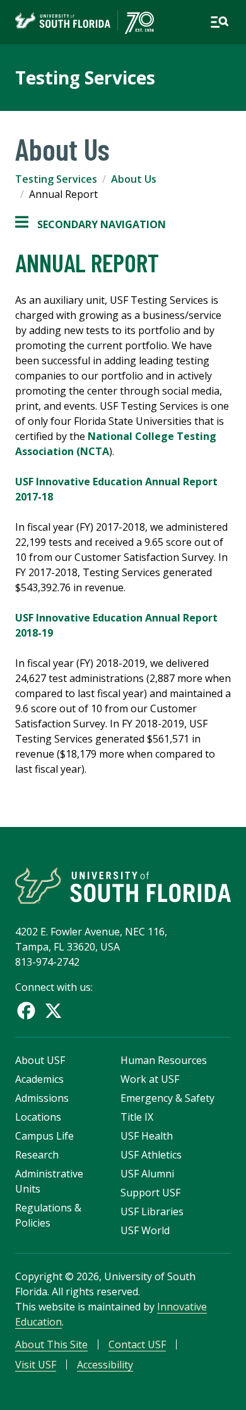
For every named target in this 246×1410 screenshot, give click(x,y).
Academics (39, 1079)
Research (37, 1155)
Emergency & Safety (167, 1098)
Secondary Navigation (90, 224)
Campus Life (44, 1136)
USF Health (146, 1136)
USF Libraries (152, 1211)
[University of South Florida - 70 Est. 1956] (84, 22)
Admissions (42, 1098)
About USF (40, 1060)
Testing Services (85, 78)
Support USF (150, 1192)
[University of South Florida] (123, 885)
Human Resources (163, 1060)
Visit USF (35, 1365)
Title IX (136, 1117)
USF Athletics (151, 1155)
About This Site (51, 1344)
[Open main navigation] (219, 22)
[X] (53, 1011)
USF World (145, 1230)
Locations (38, 1117)
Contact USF (137, 1344)
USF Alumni (147, 1174)
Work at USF (149, 1079)
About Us (133, 179)
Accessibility (105, 1365)
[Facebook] (26, 1011)
